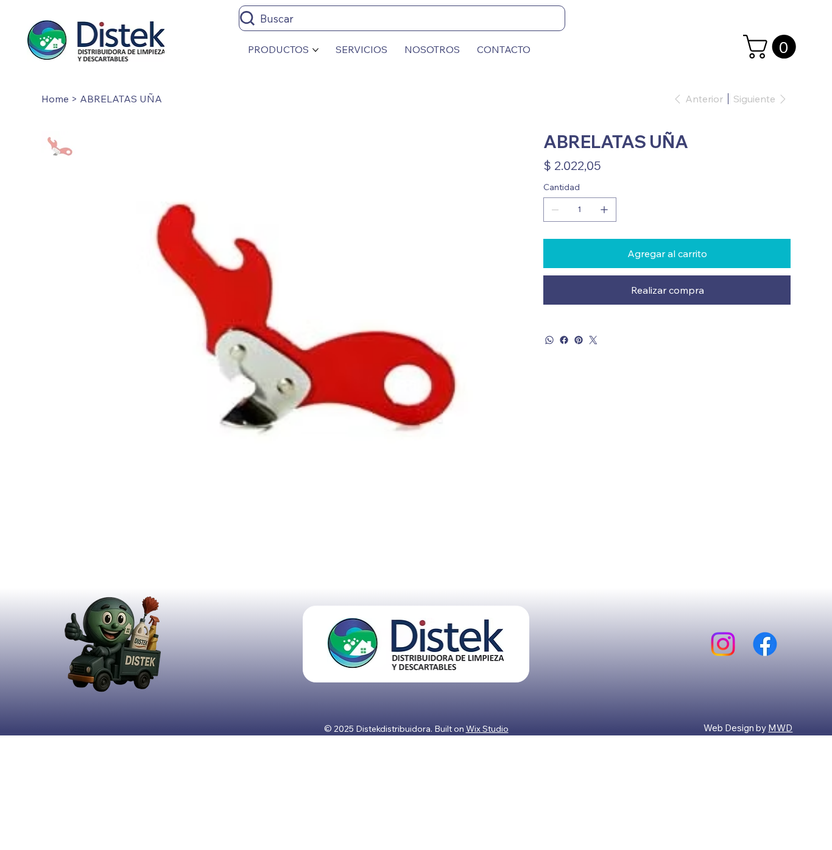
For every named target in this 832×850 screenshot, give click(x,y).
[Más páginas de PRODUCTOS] (315, 50)
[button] (772, 46)
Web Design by (735, 728)
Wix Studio (487, 728)
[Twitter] (593, 340)
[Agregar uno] (604, 209)
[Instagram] (723, 644)
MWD (780, 728)
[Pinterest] (579, 340)
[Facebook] (564, 340)
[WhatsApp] (549, 340)
